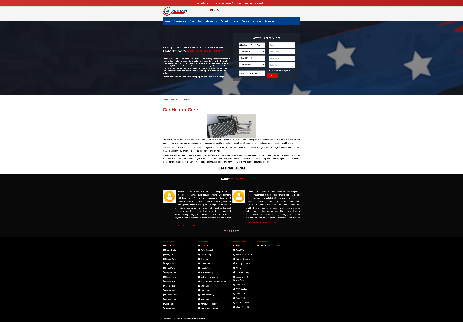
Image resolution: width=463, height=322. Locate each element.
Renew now (237, 3)
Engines (235, 21)
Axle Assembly (211, 21)
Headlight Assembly (209, 308)
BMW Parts (170, 267)
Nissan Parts (170, 277)
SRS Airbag (206, 254)
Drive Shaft (240, 298)
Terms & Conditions (244, 259)
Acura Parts (170, 285)
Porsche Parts (171, 294)
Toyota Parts (170, 263)
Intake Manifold (242, 307)
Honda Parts (170, 259)
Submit (272, 75)
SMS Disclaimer (243, 289)
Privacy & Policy (243, 263)
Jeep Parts (169, 303)
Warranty (246, 21)
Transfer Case (196, 21)
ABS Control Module (209, 277)
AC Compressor (242, 302)
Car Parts (205, 245)
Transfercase (206, 267)
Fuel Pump (205, 290)
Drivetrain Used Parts (183, 318)
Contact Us (269, 21)
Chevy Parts (170, 250)
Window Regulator (208, 303)
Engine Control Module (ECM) (213, 281)
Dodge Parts (170, 254)
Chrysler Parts (171, 272)
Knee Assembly (207, 294)
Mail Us (215, 10)
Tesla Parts (170, 308)
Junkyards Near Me (244, 254)
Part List (224, 21)
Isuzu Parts (170, 290)
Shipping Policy (242, 272)
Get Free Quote (232, 168)
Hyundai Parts (171, 299)
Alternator (205, 285)
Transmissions (180, 21)
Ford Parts (169, 245)
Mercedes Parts (172, 281)
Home (165, 99)
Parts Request (207, 250)
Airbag (167, 21)
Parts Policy (241, 284)
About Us (257, 21)
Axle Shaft (205, 299)
